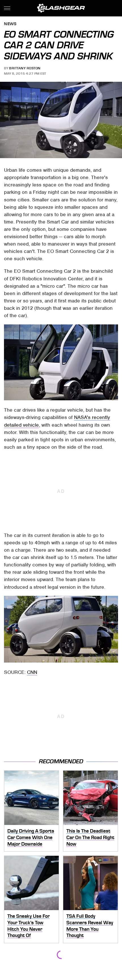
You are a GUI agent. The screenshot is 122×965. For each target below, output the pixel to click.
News (10, 24)
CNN (32, 672)
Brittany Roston (25, 68)
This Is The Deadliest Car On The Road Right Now (90, 837)
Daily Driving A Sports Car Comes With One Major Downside (30, 837)
